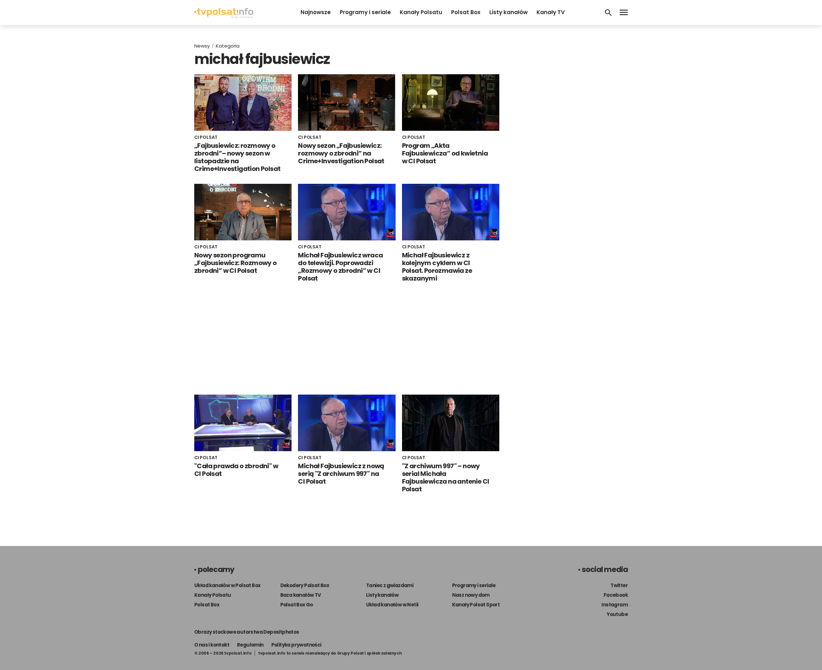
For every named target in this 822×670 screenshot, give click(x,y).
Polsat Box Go (296, 604)
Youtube (617, 614)
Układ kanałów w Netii (392, 604)
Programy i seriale (365, 12)
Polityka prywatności (296, 644)
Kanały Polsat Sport (476, 604)
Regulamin (250, 644)
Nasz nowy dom (471, 595)
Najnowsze (316, 12)
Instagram (614, 604)
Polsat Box (465, 12)
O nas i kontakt (211, 644)
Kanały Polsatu (421, 12)
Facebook (616, 595)
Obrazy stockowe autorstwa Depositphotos (246, 632)
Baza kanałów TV (300, 595)
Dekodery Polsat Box (304, 585)
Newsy (202, 45)
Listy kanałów (508, 12)
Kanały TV (551, 12)
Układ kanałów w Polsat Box (227, 585)
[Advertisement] (346, 338)
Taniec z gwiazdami (389, 585)
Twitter (619, 585)
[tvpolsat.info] (223, 16)
